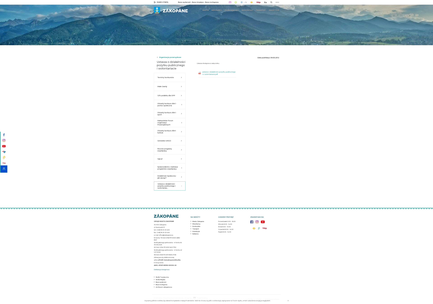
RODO (277, 2)
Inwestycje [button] (274, 10)
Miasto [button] (205, 10)
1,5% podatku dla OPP (166, 96)
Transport (195, 229)
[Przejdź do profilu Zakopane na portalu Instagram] (3, 140)
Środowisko (196, 226)
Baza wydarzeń (184, 2)
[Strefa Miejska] (171, 10)
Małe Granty (162, 86)
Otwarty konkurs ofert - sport (167, 114)
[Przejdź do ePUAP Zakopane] (3, 152)
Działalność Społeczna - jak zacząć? (167, 177)
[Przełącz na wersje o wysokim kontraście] (254, 229)
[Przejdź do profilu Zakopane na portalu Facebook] (3, 135)
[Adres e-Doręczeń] (3, 169)
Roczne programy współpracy (164, 150)
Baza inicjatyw (198, 2)
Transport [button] (261, 10)
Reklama (195, 234)
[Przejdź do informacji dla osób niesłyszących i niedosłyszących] (3, 157)
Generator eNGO (164, 141)
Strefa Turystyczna (162, 277)
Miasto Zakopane (198, 221)
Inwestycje (196, 231)
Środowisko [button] (247, 10)
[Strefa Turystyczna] (166, 216)
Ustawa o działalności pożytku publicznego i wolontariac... (167, 186)
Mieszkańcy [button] (217, 10)
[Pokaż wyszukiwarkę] (271, 2)
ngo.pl (159, 159)
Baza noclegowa (212, 2)
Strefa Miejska (160, 279)
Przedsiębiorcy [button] (232, 10)
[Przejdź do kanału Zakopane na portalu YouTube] (3, 146)
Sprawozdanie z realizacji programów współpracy (167, 168)
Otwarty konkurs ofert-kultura (166, 132)
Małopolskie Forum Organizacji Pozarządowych (165, 123)
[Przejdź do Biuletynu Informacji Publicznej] (3, 163)
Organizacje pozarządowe (170, 57)
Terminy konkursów (165, 77)
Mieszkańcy (196, 224)
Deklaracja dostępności (162, 269)
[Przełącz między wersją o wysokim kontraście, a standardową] (251, 2)
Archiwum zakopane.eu (164, 287)
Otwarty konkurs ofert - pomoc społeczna (167, 105)
